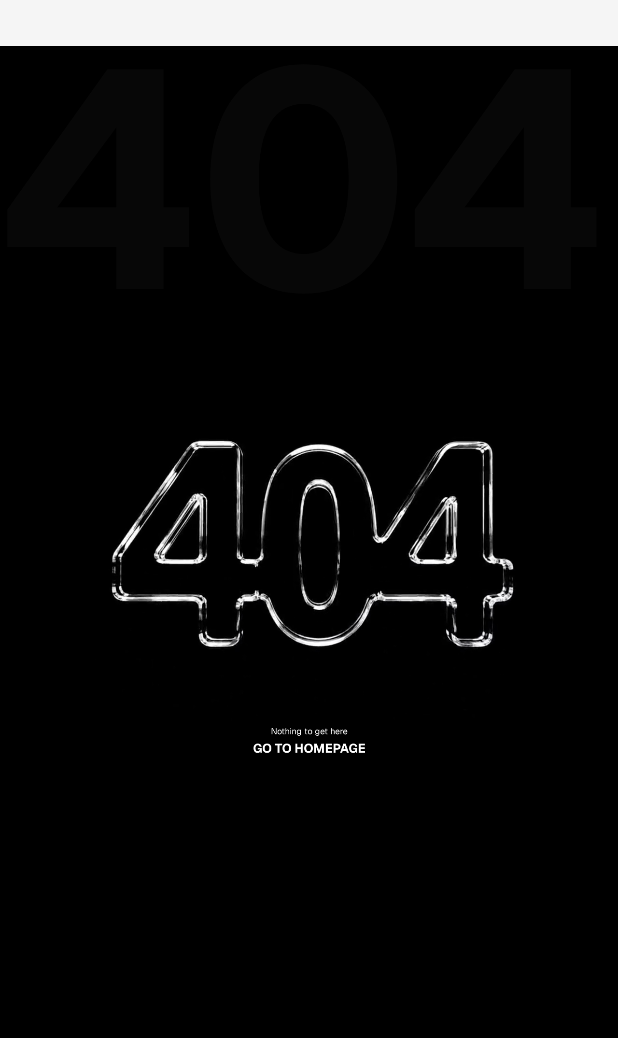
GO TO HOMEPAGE (309, 748)
